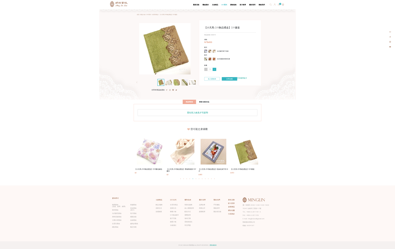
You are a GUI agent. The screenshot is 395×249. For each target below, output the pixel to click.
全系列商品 (155, 14)
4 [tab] (191, 179)
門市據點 (217, 205)
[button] (160, 82)
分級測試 (173, 225)
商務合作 (202, 208)
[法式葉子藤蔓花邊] (214, 51)
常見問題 (188, 225)
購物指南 (233, 5)
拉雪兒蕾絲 (116, 224)
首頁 (138, 14)
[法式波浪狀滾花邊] (214, 59)
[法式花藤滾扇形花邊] (205, 59)
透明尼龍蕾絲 (116, 217)
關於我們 (252, 5)
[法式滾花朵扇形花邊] (210, 59)
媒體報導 (202, 211)
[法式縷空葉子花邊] (205, 51)
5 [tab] (194, 179)
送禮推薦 (159, 211)
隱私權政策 (213, 245)
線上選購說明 (189, 208)
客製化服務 (188, 205)
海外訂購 (188, 218)
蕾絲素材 (206, 5)
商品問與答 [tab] (189, 102)
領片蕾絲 (133, 213)
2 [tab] (185, 179)
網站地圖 (231, 210)
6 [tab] (197, 179)
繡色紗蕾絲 (134, 224)
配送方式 (188, 211)
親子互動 (173, 218)
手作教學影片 (242, 78)
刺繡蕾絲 (133, 205)
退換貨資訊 (188, 222)
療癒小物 (173, 211)
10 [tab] (209, 179)
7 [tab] (200, 179)
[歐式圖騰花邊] (210, 51)
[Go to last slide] (137, 82)
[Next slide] (192, 82)
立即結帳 (229, 79)
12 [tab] (215, 179)
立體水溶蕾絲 (116, 220)
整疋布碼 (133, 227)
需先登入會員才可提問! (197, 112)
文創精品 (215, 5)
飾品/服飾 (159, 205)
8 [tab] (203, 179)
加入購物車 (212, 79)
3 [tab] (188, 179)
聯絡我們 (262, 5)
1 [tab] (182, 179)
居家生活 (159, 208)
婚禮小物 (173, 222)
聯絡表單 (217, 208)
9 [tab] (206, 179)
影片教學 (243, 5)
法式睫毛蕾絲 (116, 213)
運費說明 (188, 215)
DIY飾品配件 (174, 215)
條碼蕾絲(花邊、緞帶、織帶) (118, 205)
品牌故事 (202, 205)
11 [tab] (212, 179)
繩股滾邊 (133, 217)
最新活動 (196, 5)
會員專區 (231, 207)
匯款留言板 (217, 211)
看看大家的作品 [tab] (204, 102)
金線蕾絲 (133, 220)
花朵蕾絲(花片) (133, 209)
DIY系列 (224, 5)
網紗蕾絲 (115, 227)
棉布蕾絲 (115, 210)
